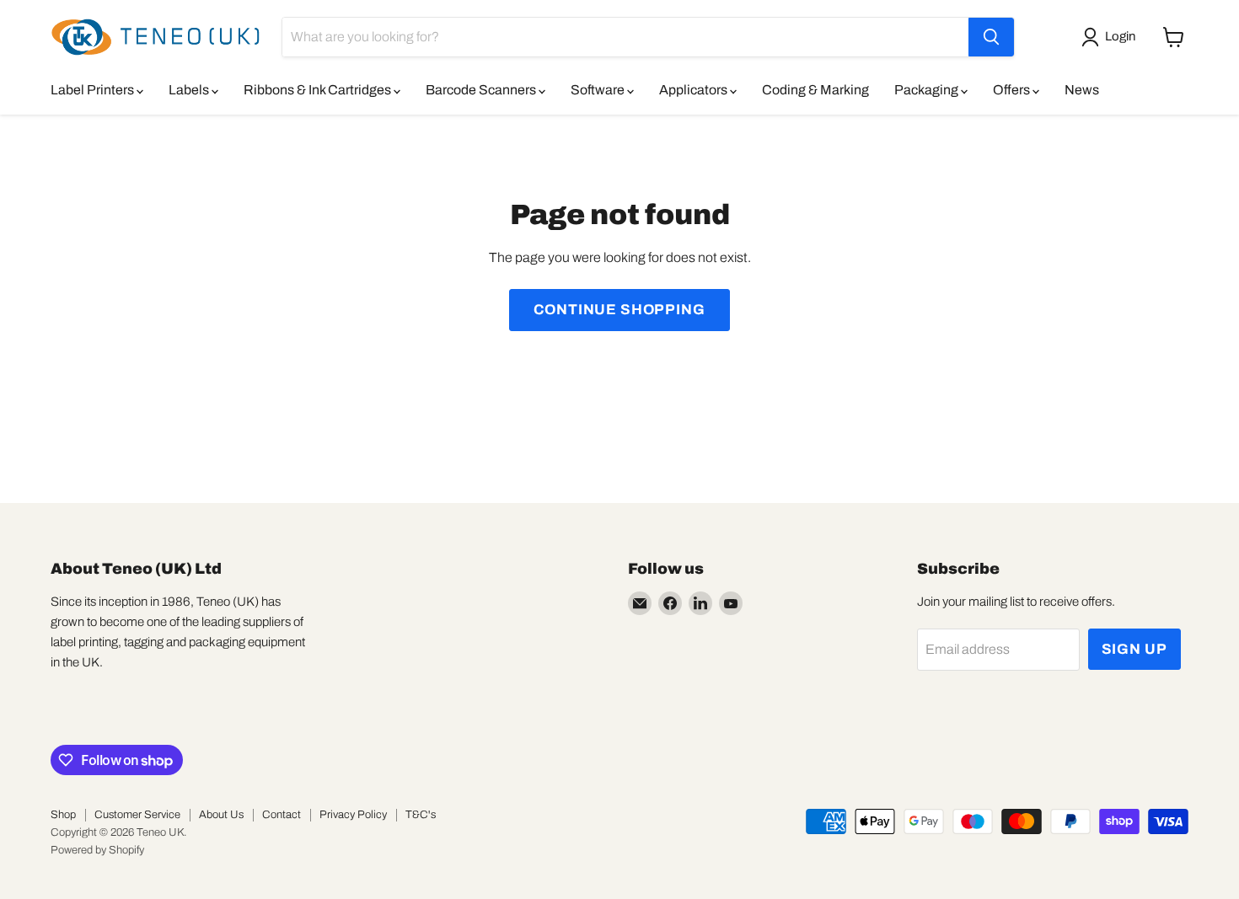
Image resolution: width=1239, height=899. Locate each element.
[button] (1111, 37)
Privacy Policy (353, 815)
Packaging (927, 90)
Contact (281, 815)
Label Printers (94, 90)
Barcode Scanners (482, 90)
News (1082, 90)
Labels (190, 90)
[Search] (991, 37)
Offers (1012, 90)
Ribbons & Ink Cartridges (319, 90)
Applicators (694, 90)
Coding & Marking (815, 90)
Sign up (1134, 649)
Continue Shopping (619, 310)
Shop (63, 815)
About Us (221, 815)
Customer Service (137, 815)
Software (599, 90)
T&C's (420, 815)
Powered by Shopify (97, 850)
